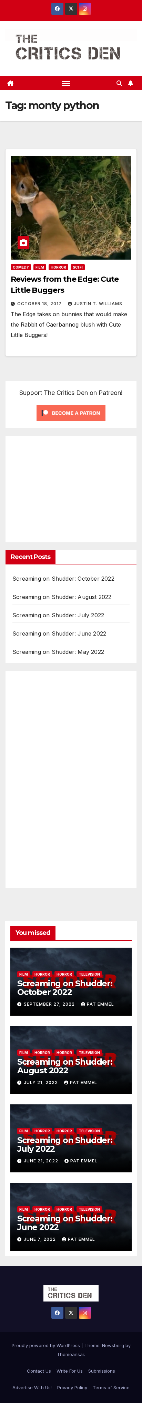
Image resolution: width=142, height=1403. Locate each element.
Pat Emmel (100, 1004)
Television (89, 974)
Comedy (21, 267)
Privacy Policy (72, 1387)
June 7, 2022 (40, 1239)
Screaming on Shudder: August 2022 (62, 596)
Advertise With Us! (32, 1387)
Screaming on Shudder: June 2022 (59, 633)
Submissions (101, 1371)
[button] (119, 83)
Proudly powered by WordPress (46, 1345)
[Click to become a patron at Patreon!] (71, 412)
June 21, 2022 (42, 1160)
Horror (58, 267)
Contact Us (39, 1371)
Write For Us (70, 1371)
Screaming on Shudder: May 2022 (58, 651)
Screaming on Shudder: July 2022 (58, 615)
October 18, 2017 (40, 303)
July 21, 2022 (41, 1082)
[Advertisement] (70, 487)
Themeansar (70, 1354)
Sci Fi (78, 267)
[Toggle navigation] (66, 83)
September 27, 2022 (50, 1004)
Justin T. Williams (98, 303)
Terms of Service (111, 1387)
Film (40, 267)
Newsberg (113, 1345)
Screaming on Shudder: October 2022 (63, 578)
